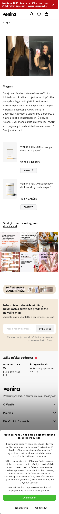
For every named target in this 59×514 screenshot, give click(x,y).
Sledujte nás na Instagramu (20, 223)
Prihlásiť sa (45, 329)
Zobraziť (28, 170)
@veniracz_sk (10, 226)
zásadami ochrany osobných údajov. (41, 339)
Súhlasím (31, 497)
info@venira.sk (39, 364)
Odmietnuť (41, 507)
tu (48, 490)
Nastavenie (22, 507)
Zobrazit (28, 207)
